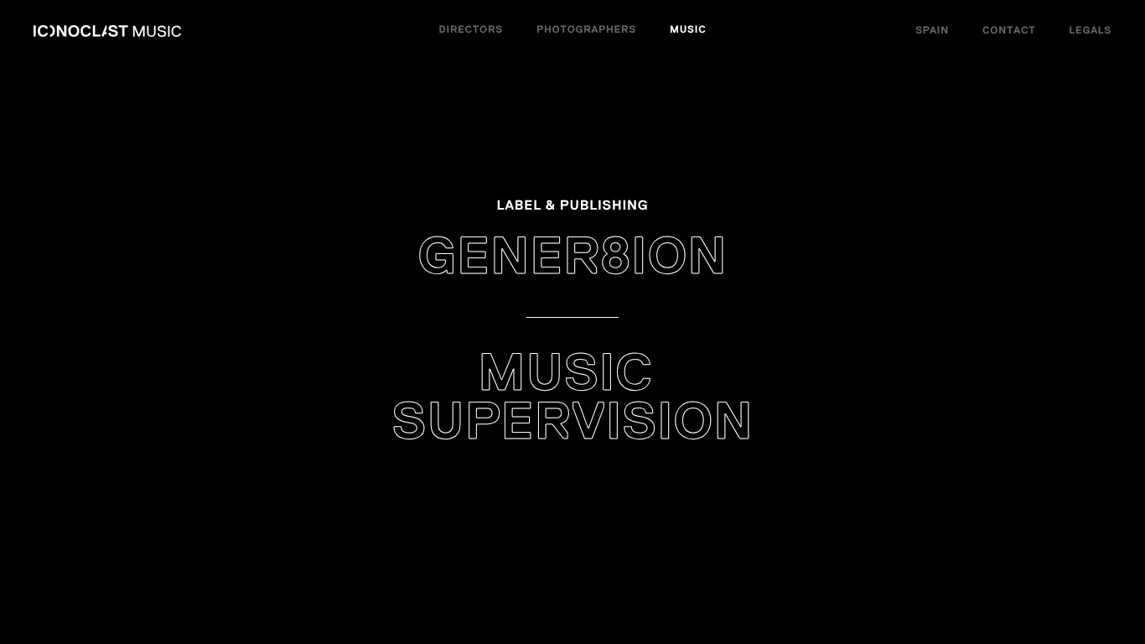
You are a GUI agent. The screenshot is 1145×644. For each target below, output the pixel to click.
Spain (932, 31)
